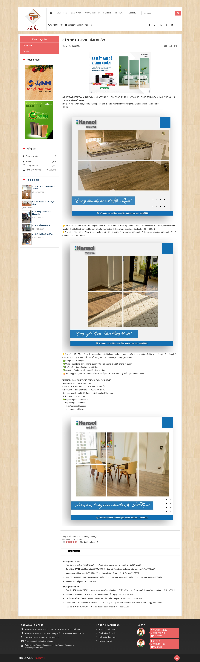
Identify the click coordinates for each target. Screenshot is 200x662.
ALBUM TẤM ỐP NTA (41, 225)
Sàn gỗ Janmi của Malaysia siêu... (43, 203)
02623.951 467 (56, 24)
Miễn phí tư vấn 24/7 (107, 629)
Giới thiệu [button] (62, 12)
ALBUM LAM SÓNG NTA (42, 234)
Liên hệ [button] (132, 12)
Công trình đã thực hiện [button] (98, 12)
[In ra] (171, 45)
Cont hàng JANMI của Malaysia (41, 212)
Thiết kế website (160, 630)
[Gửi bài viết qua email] (166, 45)
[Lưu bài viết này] (175, 45)
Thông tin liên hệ (105, 641)
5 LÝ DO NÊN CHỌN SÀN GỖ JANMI (44, 187)
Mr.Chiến (157, 641)
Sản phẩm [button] (76, 12)
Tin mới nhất (32, 179)
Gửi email (157, 635)
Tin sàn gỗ (27, 45)
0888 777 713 (159, 633)
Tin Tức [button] (119, 12)
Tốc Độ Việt (40, 658)
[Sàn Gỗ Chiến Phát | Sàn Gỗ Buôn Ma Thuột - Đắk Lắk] (33, 16)
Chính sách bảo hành (107, 633)
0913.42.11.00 (159, 644)
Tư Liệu (26, 51)
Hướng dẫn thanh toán (107, 637)
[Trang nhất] (51, 12)
